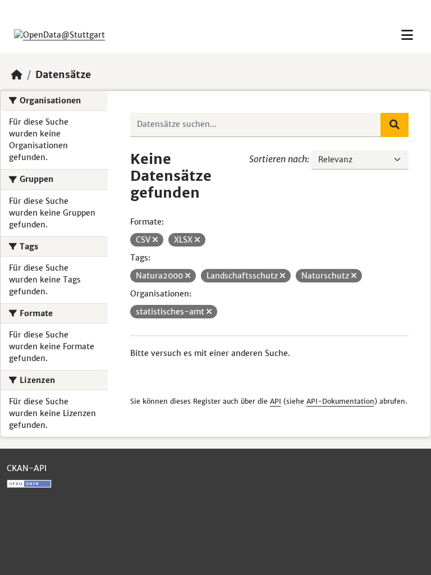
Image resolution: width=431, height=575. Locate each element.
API (275, 401)
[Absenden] (394, 124)
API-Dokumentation (340, 401)
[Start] (16, 75)
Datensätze (63, 75)
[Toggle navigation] (407, 35)
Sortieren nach (278, 159)
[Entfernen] (155, 240)
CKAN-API (27, 468)
